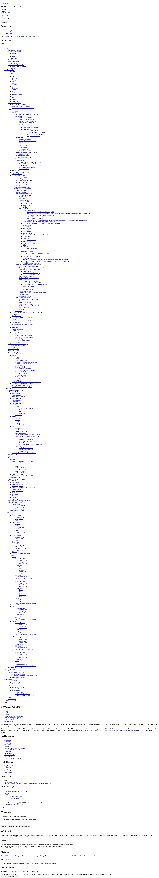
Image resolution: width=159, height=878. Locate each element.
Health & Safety (16, 322)
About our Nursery (17, 484)
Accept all (11, 826)
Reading (14, 78)
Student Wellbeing (13, 350)
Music (13, 93)
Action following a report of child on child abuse (40, 217)
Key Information (9, 70)
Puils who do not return (26, 449)
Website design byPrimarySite (13, 804)
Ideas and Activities (17, 682)
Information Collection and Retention (22, 324)
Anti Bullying (16, 170)
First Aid (14, 319)
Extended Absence (20, 433)
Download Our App (10, 700)
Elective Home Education (30, 281)
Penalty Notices (23, 154)
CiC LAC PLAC (17, 174)
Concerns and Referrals (26, 251)
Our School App (16, 403)
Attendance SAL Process (26, 122)
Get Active (18, 529)
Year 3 (14, 606)
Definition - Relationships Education (26, 362)
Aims (13, 56)
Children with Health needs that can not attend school (27, 312)
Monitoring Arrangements (22, 187)
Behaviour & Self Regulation (20, 172)
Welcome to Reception (18, 496)
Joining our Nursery (17, 491)
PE (13, 96)
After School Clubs (13, 671)
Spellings (21, 573)
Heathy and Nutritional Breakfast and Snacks (25, 675)
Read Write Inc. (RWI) (18, 687)
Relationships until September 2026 (22, 385)
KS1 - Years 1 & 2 (13, 555)
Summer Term (19, 520)
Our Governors (12, 60)
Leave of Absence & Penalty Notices (26, 152)
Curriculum (11, 75)
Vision (14, 55)
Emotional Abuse (28, 203)
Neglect (25, 207)
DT (13, 86)
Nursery (10, 514)
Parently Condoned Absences (27, 141)
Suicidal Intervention (29, 286)
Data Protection (16, 316)
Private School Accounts (19, 104)
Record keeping (27, 258)
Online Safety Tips (17, 474)
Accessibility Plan (17, 111)
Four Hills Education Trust (16, 390)
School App (23, 36)
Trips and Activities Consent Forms (25, 603)
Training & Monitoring (22, 377)
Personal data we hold (21, 334)
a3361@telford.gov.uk (10, 782)
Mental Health (27, 231)
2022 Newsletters (20, 469)
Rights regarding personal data (24, 340)
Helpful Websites (17, 684)
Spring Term (19, 519)
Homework (22, 571)
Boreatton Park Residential (16, 510)
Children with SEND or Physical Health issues (32, 292)
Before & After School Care (16, 672)
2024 (16, 466)
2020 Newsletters (20, 472)
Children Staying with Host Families (29, 306)
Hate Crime (26, 226)
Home (6, 47)
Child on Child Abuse (29, 210)
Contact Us (36, 36)
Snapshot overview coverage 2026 (22, 387)
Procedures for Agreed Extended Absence (27, 434)
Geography (15, 88)
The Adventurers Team (18, 674)
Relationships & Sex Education (17, 354)
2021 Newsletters (20, 471)
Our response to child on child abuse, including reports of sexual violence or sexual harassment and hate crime (58, 213)
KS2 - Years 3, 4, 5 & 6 (15, 605)
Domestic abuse (31, 240)
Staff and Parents (24, 294)
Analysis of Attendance (33, 136)
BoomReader (16, 690)
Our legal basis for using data (23, 335)
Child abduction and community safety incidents (37, 235)
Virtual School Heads (25, 291)
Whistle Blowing (13, 352)
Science (14, 99)
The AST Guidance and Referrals (29, 164)
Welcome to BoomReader (22, 694)
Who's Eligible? (20, 505)
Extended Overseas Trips (22, 155)
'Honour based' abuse (29, 243)
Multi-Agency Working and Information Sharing (33, 268)
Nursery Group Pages (18, 489)
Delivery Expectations (25, 368)
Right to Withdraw (20, 375)
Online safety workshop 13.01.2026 (22, 476)
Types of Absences (20, 137)
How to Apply (19, 509)
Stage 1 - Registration (25, 117)
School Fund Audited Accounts (21, 106)
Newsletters (11, 458)
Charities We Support (14, 63)
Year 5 (14, 636)
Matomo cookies (10, 856)
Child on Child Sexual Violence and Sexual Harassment (39, 222)
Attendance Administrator (26, 146)
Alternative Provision (25, 279)
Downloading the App (21, 692)
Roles (17, 144)
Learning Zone (8, 679)
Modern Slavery (27, 230)
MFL (13, 91)
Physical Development (22, 548)
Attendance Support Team (23, 157)
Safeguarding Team (21, 190)
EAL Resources (12, 680)
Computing (15, 84)
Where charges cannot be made (24, 179)
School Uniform (16, 393)
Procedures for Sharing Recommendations (27, 436)
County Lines (27, 225)
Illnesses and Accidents (18, 396)
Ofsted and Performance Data (16, 345)
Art (13, 83)
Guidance (18, 380)
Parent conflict (27, 238)
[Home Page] (5, 12)
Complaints (15, 314)
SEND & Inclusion (13, 349)
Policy (13, 426)
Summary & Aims (20, 192)
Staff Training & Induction (27, 197)
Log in (6, 702)
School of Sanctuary (14, 61)
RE (13, 98)
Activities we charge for (22, 184)
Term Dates (15, 401)
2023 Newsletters (20, 467)
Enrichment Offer (13, 454)
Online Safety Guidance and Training (22, 461)
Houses (14, 416)
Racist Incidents (27, 228)
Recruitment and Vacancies (16, 65)
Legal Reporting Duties (26, 309)
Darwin (17, 421)
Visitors (21, 301)
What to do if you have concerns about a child (36, 253)
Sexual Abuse (27, 205)
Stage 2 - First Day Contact (27, 119)
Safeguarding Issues (25, 208)
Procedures (18, 116)
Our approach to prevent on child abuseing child (40, 212)
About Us (7, 48)
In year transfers (20, 159)
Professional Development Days (35, 134)
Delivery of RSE (20, 367)
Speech (17, 524)
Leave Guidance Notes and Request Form (24, 453)
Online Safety (27, 271)
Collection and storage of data (24, 337)
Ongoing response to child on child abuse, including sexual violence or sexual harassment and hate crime (56, 220)
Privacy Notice (16, 332)
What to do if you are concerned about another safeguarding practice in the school (46, 261)
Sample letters (19, 438)
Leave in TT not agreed (26, 439)
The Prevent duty (28, 250)
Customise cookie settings (22, 826)
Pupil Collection (16, 400)
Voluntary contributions (22, 182)
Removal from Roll (32, 131)
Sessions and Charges (18, 677)
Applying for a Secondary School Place (19, 501)
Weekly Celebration (21, 576)
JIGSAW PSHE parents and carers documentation (26, 382)
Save (16, 876)
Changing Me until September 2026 (22, 383)
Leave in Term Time (21, 431)
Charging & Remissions (19, 175)
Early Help (22, 198)
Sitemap (6, 793)
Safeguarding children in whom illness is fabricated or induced (118, 730)
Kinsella (17, 423)
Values (14, 53)
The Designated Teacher (26, 289)
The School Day (16, 398)
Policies (10, 109)
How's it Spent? (20, 507)
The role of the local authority (31, 256)
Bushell (17, 420)
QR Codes (22, 527)
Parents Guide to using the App (24, 695)
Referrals (25, 165)
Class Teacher (23, 147)
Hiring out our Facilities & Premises (29, 276)
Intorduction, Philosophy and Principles (26, 114)
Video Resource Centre (15, 667)
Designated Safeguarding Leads (28, 266)
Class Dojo (18, 415)
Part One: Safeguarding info (23, 193)
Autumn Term (19, 517)
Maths (13, 81)
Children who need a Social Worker (33, 283)
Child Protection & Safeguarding (21, 188)
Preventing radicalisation (30, 248)
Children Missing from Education (29, 278)
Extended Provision (10, 669)
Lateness (21, 142)
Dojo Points (22, 413)
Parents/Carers (8, 388)
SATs (17, 598)
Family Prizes (23, 410)
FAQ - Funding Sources (15, 502)
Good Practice (27, 129)
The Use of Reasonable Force (31, 274)
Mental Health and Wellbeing (16, 479)
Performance (22, 124)
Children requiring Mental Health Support (35, 284)
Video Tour (15, 492)
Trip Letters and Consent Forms (21, 553)
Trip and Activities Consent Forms (25, 649)
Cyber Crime (26, 236)
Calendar (30, 36)
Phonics (14, 76)
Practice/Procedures (28, 126)
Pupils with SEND (20, 372)
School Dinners (16, 395)
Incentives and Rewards (19, 405)
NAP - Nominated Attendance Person (30, 151)
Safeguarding (12, 347)
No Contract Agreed (25, 451)
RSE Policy (15, 355)
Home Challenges (20, 532)
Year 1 (14, 557)
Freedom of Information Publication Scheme (25, 321)
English (21, 570)
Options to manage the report (34, 218)
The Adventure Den (6, 36)
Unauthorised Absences (26, 139)
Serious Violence (28, 233)
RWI (16, 525)
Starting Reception (13, 494)
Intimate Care (16, 326)
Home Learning (12, 699)
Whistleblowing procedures (31, 263)
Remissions (18, 185)
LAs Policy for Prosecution (27, 167)
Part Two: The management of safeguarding (28, 264)
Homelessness (27, 241)
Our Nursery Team (17, 486)
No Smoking (15, 327)
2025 (16, 464)
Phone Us (9, 30)
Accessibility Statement (15, 796)
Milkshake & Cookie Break (27, 408)
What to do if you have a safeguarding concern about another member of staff (45, 259)
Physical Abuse (27, 202)
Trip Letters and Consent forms (24, 578)
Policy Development (21, 360)
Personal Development (18, 94)
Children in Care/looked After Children (30, 162)
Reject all (3, 826)
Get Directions (10, 33)
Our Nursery (16, 36)
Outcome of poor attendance (27, 121)
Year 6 (14, 651)
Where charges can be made (23, 180)
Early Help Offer (13, 481)
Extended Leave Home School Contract (30, 444)
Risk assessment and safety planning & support (40, 215)
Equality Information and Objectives (22, 317)
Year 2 (14, 580)
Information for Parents (15, 392)
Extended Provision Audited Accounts (23, 108)
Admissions (11, 71)
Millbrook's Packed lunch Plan (21, 425)
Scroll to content (5, 3)
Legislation (18, 428)
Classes (6, 512)
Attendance (11, 73)
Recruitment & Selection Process (28, 299)
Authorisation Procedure (26, 448)
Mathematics (19, 547)
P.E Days (14, 552)
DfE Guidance (19, 430)
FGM (24, 245)
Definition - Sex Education (23, 363)
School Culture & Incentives (31, 127)
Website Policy (12, 800)
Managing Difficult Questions (27, 370)
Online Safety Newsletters (19, 463)
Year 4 (14, 621)
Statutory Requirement (22, 359)
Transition (15, 497)
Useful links (18, 311)
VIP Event (22, 411)
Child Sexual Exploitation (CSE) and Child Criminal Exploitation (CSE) (44, 223)
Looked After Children (29, 288)
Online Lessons (19, 550)
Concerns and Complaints (15, 477)
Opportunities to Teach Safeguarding (29, 269)
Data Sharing (19, 339)
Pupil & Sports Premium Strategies (18, 344)
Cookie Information (14, 798)
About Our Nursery (14, 482)
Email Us (8, 32)
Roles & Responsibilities (22, 177)
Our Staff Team (12, 58)
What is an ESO (24, 169)
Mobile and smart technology (31, 273)
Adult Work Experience (26, 304)
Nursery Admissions (18, 329)
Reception (11, 534)
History (14, 89)
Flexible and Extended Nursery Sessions (23, 487)
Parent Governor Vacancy (19, 66)
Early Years (15, 101)
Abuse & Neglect (24, 200)
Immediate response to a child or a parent (35, 255)
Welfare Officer (23, 149)
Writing (14, 80)
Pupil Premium (16, 504)
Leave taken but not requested (28, 441)
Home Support (16, 522)
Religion (17, 378)
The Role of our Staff (25, 195)
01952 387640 (8, 780)
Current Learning (17, 515)
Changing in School (25, 296)
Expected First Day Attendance (35, 132)
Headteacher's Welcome (15, 50)
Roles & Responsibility (22, 373)
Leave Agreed (23, 443)
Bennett (17, 418)
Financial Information (14, 103)
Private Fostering (24, 307)
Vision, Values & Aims (14, 51)
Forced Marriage (27, 246)
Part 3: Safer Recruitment (22, 297)
